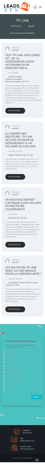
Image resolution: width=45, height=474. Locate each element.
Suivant (36, 397)
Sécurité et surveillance (13, 81)
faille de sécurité (25, 282)
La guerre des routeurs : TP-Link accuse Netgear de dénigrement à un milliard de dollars (20, 140)
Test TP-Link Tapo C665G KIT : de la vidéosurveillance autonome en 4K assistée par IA (22, 61)
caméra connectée (14, 77)
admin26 (15, 50)
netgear (11, 155)
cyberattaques (13, 282)
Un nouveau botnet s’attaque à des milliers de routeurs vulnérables (23, 204)
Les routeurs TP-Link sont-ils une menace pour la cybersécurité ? (23, 271)
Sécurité (17, 218)
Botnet (10, 218)
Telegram (26, 430)
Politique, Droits (20, 155)
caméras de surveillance (13, 79)
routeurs (35, 282)
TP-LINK (26, 81)
